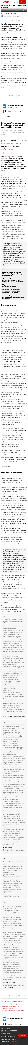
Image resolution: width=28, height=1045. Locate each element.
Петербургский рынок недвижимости (10, 1006)
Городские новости (5, 1012)
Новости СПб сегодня (18, 1001)
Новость (7, 101)
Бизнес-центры (5, 1005)
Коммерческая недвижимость (8, 1014)
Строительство (20, 1005)
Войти (23, 2)
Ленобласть (8, 1001)
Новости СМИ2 (5, 117)
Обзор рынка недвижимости (8, 1010)
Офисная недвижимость (7, 1008)
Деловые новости (14, 1003)
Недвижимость (20, 1010)
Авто (12, 101)
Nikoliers (22, 434)
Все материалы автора (7, 20)
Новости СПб (4, 1003)
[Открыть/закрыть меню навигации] (14, 2)
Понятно (22, 1035)
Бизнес (12, 1005)
